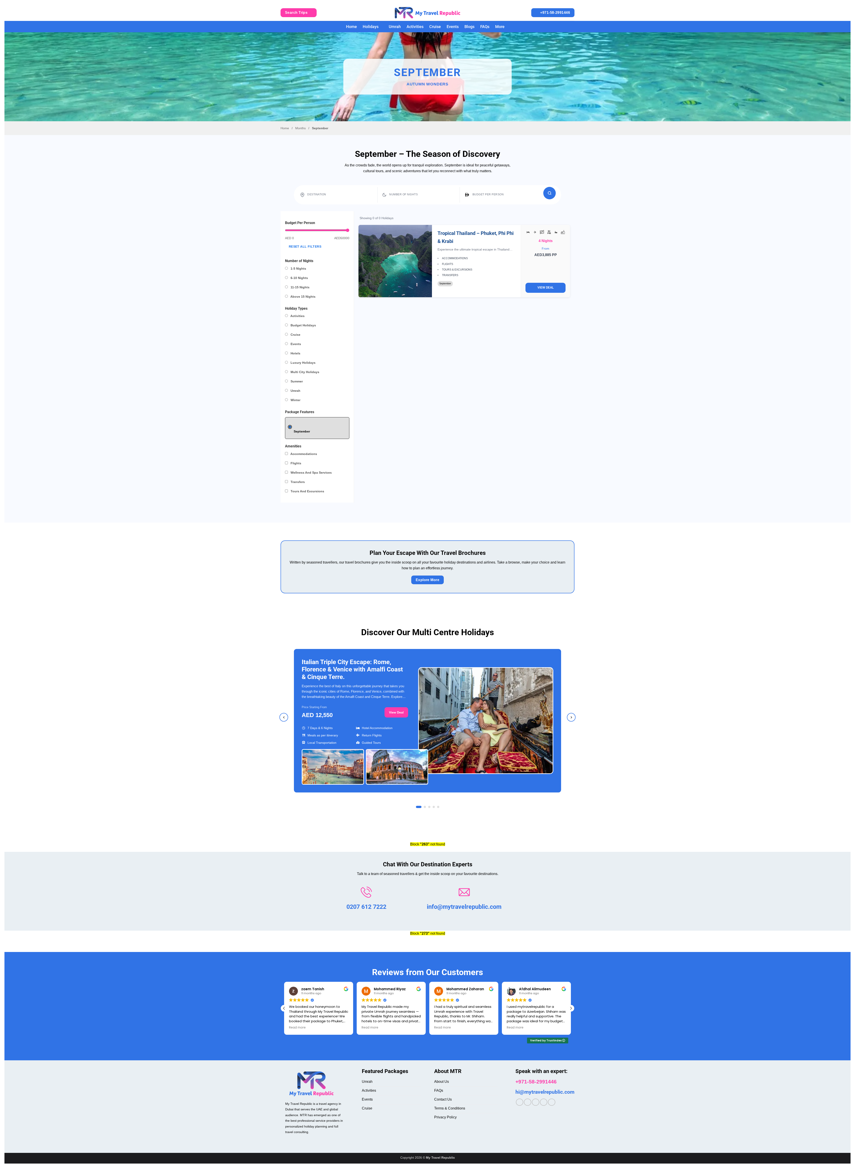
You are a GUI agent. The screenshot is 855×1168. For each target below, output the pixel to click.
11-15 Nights (299, 287)
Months (300, 128)
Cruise (435, 26)
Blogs (469, 26)
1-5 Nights (298, 268)
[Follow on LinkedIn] (543, 1102)
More (500, 26)
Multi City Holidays (304, 372)
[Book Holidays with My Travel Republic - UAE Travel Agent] (427, 12)
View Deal (396, 712)
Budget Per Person (488, 194)
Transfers (297, 482)
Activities (415, 26)
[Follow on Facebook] (519, 1102)
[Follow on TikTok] (535, 1102)
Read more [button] (342, 1028)
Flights (295, 463)
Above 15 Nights (303, 296)
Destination (316, 194)
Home (351, 26)
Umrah (395, 26)
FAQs (484, 26)
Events (453, 26)
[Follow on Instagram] (527, 1102)
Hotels (295, 353)
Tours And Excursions (307, 491)
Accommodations (303, 454)
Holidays (371, 26)
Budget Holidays (303, 325)
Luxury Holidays (303, 362)
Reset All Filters (305, 246)
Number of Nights (403, 194)
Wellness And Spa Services (311, 472)
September (302, 431)
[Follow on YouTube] (551, 1102)
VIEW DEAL (545, 287)
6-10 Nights (299, 278)
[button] (571, 1008)
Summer (296, 381)
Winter (295, 400)
